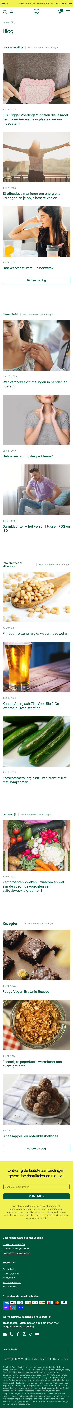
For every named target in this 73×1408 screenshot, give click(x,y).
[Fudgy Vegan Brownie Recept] (36, 955)
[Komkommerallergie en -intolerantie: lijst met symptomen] (36, 741)
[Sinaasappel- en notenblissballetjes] (36, 1099)
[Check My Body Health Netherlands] (36, 11)
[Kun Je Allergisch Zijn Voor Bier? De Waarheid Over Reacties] (36, 667)
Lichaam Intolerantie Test (14, 1244)
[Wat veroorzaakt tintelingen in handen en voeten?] (36, 345)
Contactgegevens (11, 1273)
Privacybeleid (9, 1278)
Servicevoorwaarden (12, 1282)
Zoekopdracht (9, 1269)
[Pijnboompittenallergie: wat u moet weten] (36, 597)
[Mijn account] (11, 12)
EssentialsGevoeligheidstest (17, 1253)
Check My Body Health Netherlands (46, 1359)
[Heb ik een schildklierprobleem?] (36, 420)
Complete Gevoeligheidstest (16, 1248)
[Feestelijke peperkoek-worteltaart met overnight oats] (36, 1025)
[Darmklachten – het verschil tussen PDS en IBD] (36, 489)
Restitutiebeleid (10, 1286)
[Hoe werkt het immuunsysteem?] (36, 231)
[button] (5, 12)
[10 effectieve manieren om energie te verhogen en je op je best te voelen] (36, 157)
